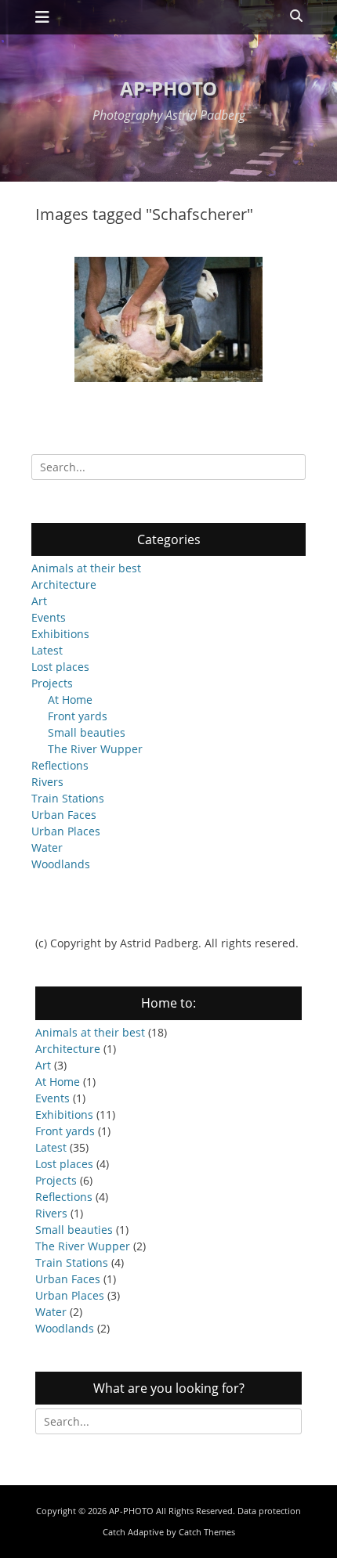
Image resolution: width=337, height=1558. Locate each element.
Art (39, 600)
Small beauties (86, 732)
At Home (70, 699)
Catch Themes (207, 1532)
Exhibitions (60, 633)
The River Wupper (95, 748)
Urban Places (65, 831)
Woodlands (60, 864)
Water (47, 847)
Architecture (63, 584)
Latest (47, 650)
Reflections (60, 765)
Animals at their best (86, 568)
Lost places (60, 666)
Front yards (77, 716)
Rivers (47, 781)
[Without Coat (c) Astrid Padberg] (168, 319)
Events (48, 617)
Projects (52, 683)
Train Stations (67, 798)
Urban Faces (63, 814)
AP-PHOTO (168, 88)
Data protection (269, 1511)
